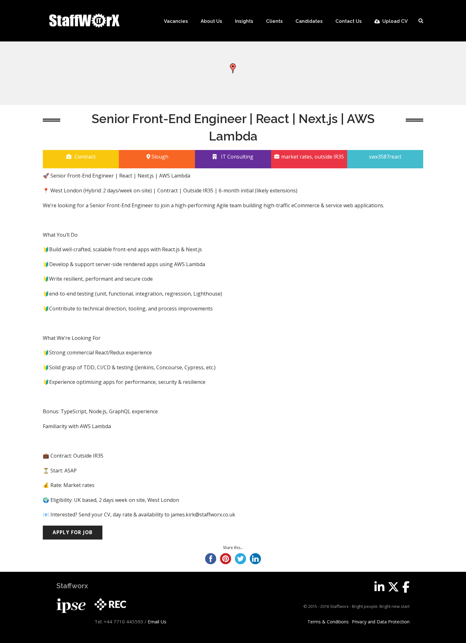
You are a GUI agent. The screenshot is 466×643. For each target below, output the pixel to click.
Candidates (309, 21)
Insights (244, 21)
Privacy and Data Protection (381, 622)
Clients (274, 21)
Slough (160, 156)
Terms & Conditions (328, 622)
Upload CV (395, 21)
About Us (211, 21)
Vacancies (176, 21)
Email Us (157, 621)
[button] (233, 68)
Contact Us (348, 21)
